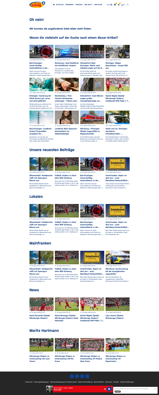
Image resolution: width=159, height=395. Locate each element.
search (128, 5)
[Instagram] (77, 376)
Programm (69, 4)
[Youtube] (82, 376)
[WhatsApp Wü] (87, 376)
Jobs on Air (98, 4)
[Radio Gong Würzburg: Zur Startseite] (37, 4)
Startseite (54, 5)
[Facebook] (72, 376)
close (155, 389)
